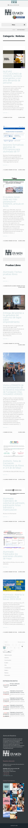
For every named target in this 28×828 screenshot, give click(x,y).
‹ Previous (7, 645)
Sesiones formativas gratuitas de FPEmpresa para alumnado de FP (13, 148)
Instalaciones (7, 667)
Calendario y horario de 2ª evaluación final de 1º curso (17, 698)
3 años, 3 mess (22, 117)
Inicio (14, 29)
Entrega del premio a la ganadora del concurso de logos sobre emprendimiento (13, 317)
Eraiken (6, 117)
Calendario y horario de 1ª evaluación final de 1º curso (17, 713)
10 (14, 647)
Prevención (7, 675)
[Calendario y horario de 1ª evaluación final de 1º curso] (6, 715)
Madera (6, 670)
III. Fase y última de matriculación (15, 684)
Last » (11, 650)
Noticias (10, 117)
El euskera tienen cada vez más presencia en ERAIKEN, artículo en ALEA (13, 201)
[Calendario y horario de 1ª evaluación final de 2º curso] (6, 708)
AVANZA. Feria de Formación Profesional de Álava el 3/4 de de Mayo (13, 464)
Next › (5, 650)
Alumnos (6, 169)
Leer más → (6, 112)
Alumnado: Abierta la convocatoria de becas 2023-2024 (13, 597)
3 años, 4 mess (22, 571)
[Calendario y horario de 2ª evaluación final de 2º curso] (6, 693)
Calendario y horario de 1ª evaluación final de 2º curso (17, 706)
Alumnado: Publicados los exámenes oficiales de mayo (12, 555)
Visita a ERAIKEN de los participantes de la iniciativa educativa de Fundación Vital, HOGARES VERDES (14, 390)
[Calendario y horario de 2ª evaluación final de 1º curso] (6, 700)
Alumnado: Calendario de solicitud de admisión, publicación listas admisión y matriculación (14, 504)
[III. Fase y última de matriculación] (6, 686)
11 (18, 647)
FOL (14, 343)
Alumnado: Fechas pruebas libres (12, 273)
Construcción (7, 660)
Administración (8, 285)
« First (6, 642)
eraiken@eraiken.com (8, 775)
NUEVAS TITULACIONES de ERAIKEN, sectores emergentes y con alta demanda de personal (12, 77)
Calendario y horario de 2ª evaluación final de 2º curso (17, 691)
